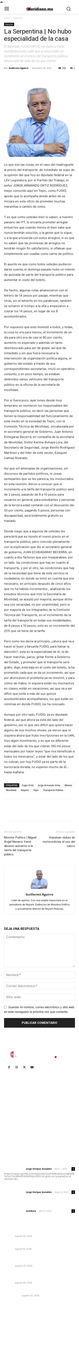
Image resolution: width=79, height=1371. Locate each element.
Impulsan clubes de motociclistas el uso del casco (59, 842)
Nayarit (25, 790)
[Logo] (39, 1055)
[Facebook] (8, 77)
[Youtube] (32, 1067)
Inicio (7, 18)
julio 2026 (12, 1329)
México (68, 785)
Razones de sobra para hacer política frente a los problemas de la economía (38, 1259)
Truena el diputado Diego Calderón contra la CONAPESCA (36, 1275)
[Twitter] (17, 77)
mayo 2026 (13, 1341)
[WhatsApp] (36, 77)
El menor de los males (19, 1290)
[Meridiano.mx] (39, 9)
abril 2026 (13, 1347)
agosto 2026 (14, 1323)
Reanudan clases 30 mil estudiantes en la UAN (38, 1243)
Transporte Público (53, 790)
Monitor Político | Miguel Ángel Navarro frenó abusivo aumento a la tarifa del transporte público (20, 846)
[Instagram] (16, 1067)
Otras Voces (12, 1295)
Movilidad (11, 790)
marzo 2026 (14, 1353)
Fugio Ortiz (28, 785)
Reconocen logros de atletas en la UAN (33, 1230)
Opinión (18, 18)
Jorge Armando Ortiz (49, 785)
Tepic (36, 790)
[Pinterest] (27, 77)
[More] (45, 77)
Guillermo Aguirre (19, 67)
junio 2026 (13, 1335)
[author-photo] (39, 889)
